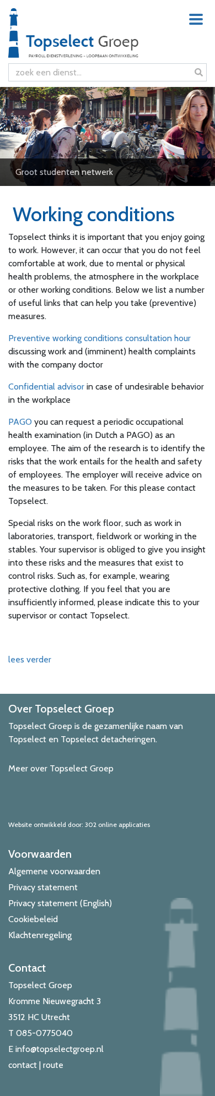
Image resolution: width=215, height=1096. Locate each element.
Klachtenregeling (40, 935)
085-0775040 (44, 1033)
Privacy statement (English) (60, 903)
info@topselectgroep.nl (59, 1049)
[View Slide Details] (107, 136)
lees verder (29, 659)
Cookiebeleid (33, 919)
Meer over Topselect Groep (61, 768)
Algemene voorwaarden (54, 871)
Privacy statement (43, 887)
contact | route (35, 1065)
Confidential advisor (46, 386)
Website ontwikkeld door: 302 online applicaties (79, 824)
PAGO (20, 422)
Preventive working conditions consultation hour (99, 338)
